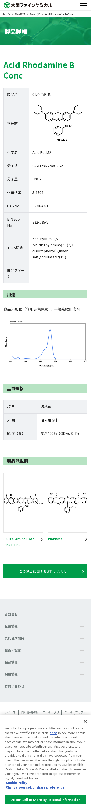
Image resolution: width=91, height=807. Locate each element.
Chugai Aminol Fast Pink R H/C (19, 542)
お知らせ (11, 614)
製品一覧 (35, 14)
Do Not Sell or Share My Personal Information (45, 799)
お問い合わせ (14, 686)
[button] (46, 626)
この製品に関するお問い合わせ (43, 571)
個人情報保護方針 (29, 714)
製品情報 (20, 14)
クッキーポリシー (50, 714)
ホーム (6, 14)
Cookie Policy (16, 782)
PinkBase (55, 539)
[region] (45, 761)
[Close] (85, 721)
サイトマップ (10, 714)
